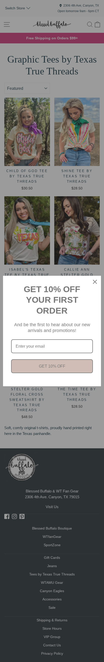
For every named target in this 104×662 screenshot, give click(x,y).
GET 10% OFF (52, 366)
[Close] (95, 282)
